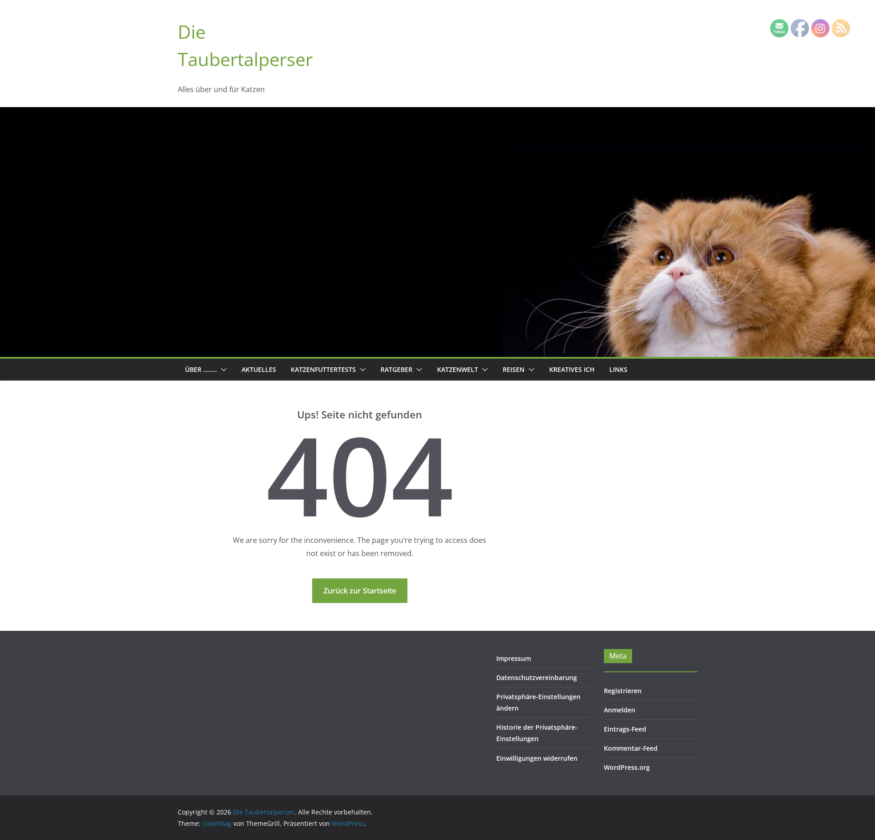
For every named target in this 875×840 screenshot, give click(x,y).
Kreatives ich (572, 369)
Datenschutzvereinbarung (536, 677)
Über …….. (201, 369)
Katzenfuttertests (323, 369)
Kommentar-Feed (631, 748)
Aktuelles (259, 369)
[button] (222, 369)
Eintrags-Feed (625, 729)
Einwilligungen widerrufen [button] (536, 758)
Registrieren (623, 690)
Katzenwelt (457, 369)
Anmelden (619, 710)
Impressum (513, 658)
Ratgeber (396, 369)
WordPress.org (627, 767)
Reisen (514, 369)
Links (618, 369)
